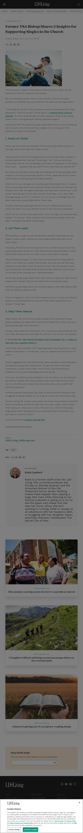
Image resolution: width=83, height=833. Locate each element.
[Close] (79, 802)
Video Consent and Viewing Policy (21, 823)
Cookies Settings (14, 829)
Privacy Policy (71, 821)
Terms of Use (59, 821)
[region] (41, 816)
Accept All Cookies (30, 829)
